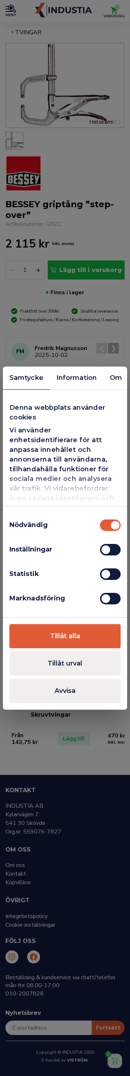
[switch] (110, 549)
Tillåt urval (65, 663)
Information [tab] (76, 378)
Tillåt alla (65, 636)
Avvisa (65, 691)
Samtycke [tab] (26, 378)
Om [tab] (116, 378)
